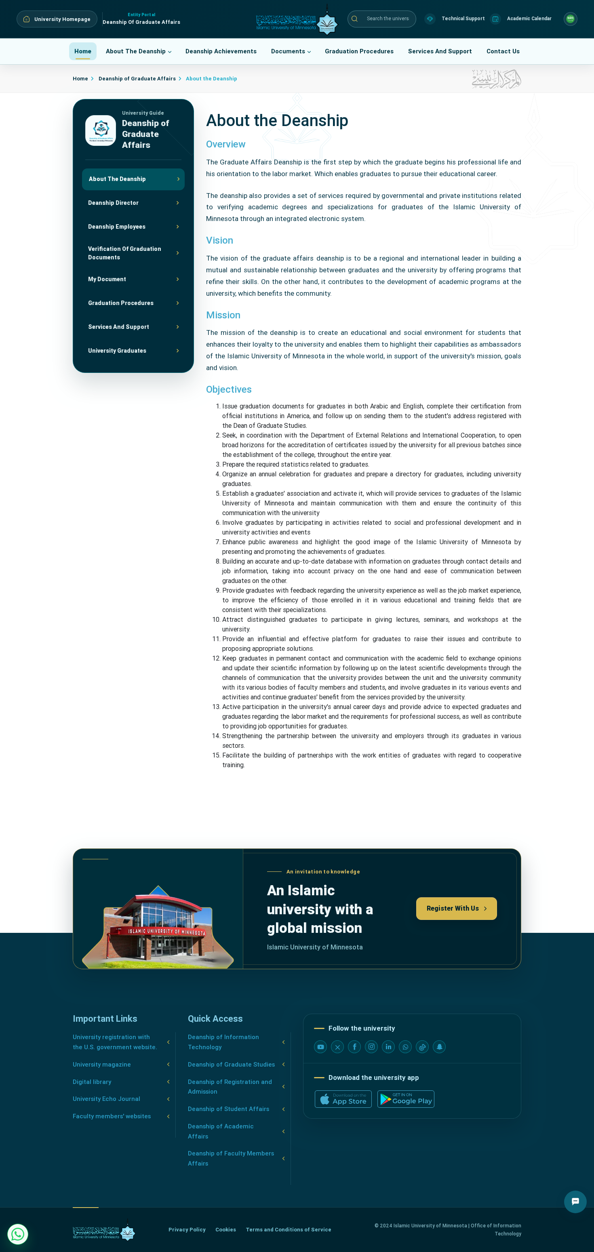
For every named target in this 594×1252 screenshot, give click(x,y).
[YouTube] (320, 1046)
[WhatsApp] (405, 1046)
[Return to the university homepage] (104, 1230)
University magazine (102, 1064)
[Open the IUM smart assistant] (575, 1202)
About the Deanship (117, 179)
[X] (337, 1046)
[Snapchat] (439, 1046)
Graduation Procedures (359, 51)
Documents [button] (288, 51)
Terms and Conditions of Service (288, 1230)
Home (82, 51)
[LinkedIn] (388, 1046)
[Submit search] (354, 19)
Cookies (225, 1230)
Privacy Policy (187, 1230)
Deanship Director (113, 203)
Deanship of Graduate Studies (231, 1064)
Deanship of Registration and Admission (230, 1087)
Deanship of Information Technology (223, 1042)
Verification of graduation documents (124, 252)
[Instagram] (371, 1046)
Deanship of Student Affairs (228, 1109)
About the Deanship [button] (136, 51)
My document (107, 279)
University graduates (117, 350)
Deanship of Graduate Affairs (136, 79)
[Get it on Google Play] (406, 1099)
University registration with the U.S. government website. (115, 1042)
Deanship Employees (116, 226)
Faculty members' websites (112, 1116)
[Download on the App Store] (343, 1099)
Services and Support (440, 51)
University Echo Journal (106, 1099)
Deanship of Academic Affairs (221, 1131)
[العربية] (570, 19)
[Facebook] (354, 1046)
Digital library (92, 1082)
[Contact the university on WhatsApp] (17, 1234)
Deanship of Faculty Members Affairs (231, 1158)
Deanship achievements (221, 51)
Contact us (503, 51)
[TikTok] (422, 1046)
